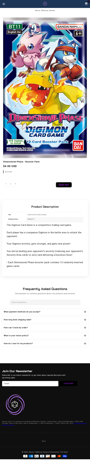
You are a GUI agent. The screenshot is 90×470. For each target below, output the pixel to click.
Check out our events (8, 425)
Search (44, 441)
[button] (45, 312)
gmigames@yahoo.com (80, 423)
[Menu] (3, 4)
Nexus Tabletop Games (39, 452)
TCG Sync (64, 452)
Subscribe (68, 383)
